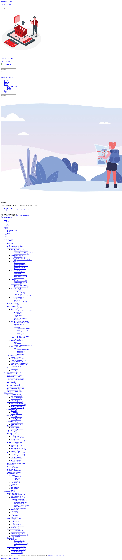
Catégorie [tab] (6, 221)
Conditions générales (26, 209)
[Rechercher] (1, 71)
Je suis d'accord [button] (14, 558)
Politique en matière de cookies (56, 555)
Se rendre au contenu (6, 1)
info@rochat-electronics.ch (11, 209)
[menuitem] (6, 80)
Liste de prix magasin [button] (6, 61)
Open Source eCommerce (22, 215)
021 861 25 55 (8, 208)
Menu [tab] (5, 220)
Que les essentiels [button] (5, 558)
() (8, 239)
